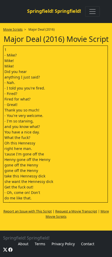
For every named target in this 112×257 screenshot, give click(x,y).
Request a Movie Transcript (76, 211)
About (23, 243)
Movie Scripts (13, 29)
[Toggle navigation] (92, 11)
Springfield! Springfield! (54, 11)
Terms (40, 243)
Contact (87, 243)
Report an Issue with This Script (27, 211)
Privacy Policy (63, 243)
